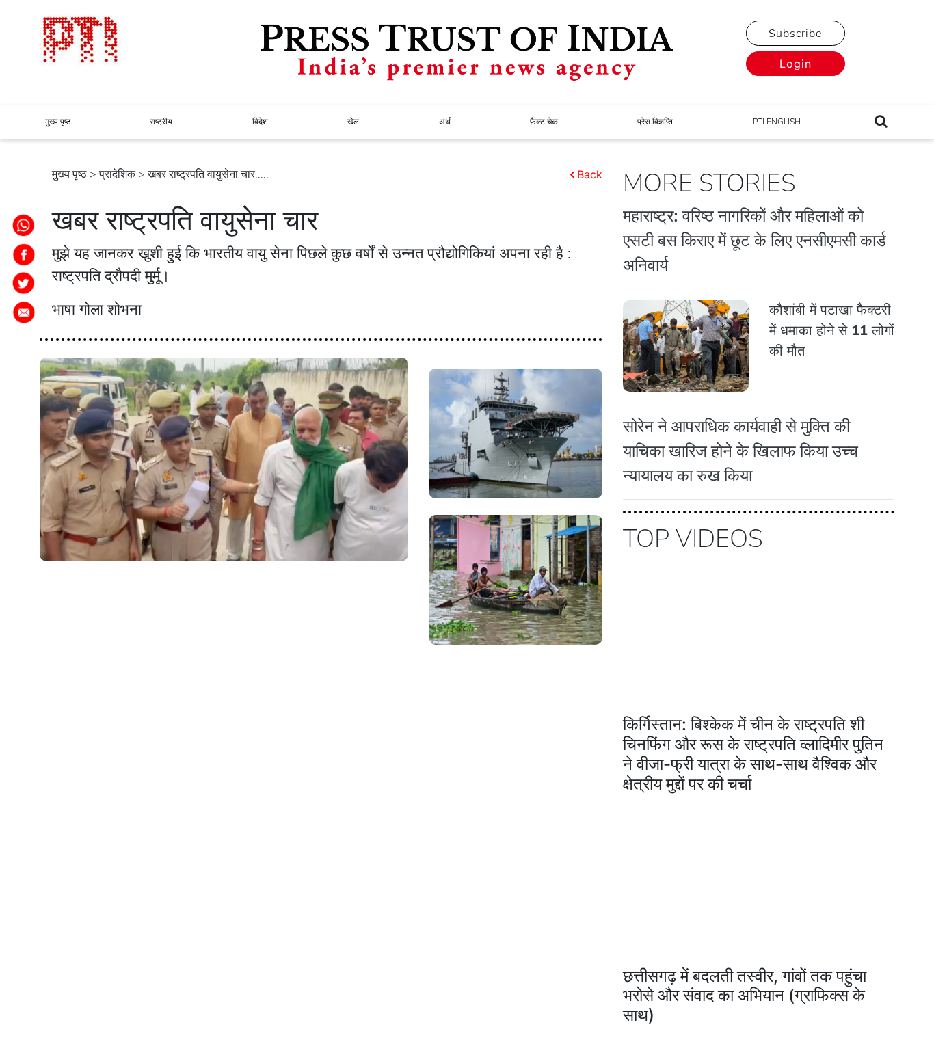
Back (589, 174)
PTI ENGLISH (777, 121)
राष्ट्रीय (161, 121)
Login (795, 63)
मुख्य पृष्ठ (57, 121)
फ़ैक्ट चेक (544, 121)
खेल (353, 121)
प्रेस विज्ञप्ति (655, 121)
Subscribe (795, 33)
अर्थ (445, 121)
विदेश (260, 121)
